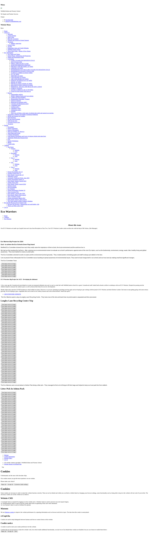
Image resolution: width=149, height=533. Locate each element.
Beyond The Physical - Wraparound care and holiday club (23, 204)
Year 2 (13, 167)
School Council (12, 185)
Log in (6, 207)
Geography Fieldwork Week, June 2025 (18, 178)
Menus (9, 142)
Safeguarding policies (17, 94)
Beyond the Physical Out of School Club (15, 202)
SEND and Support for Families (16, 116)
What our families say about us (16, 131)
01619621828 (9, 20)
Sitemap (6, 455)
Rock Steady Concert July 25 (16, 175)
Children (6, 145)
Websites (16, 150)
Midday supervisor (16, 43)
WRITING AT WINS (17, 68)
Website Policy (8, 458)
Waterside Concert (13, 176)
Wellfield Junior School (14, 49)
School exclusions (16, 100)
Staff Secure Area (12, 120)
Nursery (13, 148)
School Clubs (11, 45)
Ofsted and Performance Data (16, 57)
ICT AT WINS (15, 74)
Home (6, 31)
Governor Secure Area (14, 122)
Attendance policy (16, 108)
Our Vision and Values (14, 54)
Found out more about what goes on (21, 91)
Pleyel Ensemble (12, 187)
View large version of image (9, 263)
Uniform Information (13, 134)
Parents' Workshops (13, 141)
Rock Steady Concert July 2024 (16, 193)
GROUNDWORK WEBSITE (12, 294)
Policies (10, 93)
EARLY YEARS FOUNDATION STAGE (23, 60)
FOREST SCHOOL (16, 88)
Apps (15, 151)
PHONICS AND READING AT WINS (22, 66)
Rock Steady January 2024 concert (17, 199)
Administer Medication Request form (18, 138)
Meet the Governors (13, 39)
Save (15, 531)
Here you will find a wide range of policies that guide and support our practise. (32, 113)
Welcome (10, 34)
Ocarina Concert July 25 (14, 173)
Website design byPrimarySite (12, 464)
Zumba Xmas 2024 (13, 182)
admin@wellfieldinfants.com (13, 21)
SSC (12, 162)
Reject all (3, 484)
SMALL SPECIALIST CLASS (20, 63)
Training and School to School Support (18, 40)
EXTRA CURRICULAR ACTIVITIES (22, 90)
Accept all (10, 484)
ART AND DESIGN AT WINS (20, 79)
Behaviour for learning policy (19, 102)
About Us (6, 32)
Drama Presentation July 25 (15, 172)
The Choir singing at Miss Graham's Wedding (20, 201)
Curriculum (11, 59)
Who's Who (11, 37)
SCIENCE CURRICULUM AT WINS (22, 73)
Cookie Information (9, 456)
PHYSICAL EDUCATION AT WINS (21, 83)
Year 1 (13, 158)
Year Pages (11, 147)
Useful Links (11, 144)
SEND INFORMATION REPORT (20, 65)
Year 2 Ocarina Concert (14, 196)
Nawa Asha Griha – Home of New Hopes (19, 51)
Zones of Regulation (13, 130)
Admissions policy (16, 110)
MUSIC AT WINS (16, 82)
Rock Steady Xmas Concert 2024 (17, 184)
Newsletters (11, 127)
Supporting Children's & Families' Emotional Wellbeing (23, 114)
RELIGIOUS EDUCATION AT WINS (22, 85)
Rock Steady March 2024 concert (17, 195)
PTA (9, 139)
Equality (13, 111)
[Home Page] (1, 8)
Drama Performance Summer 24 (16, 190)
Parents (6, 125)
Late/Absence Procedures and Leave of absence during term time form (27, 136)
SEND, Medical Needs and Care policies (22, 96)
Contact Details (12, 35)
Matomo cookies (9, 512)
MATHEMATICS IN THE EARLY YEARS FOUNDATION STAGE (30, 69)
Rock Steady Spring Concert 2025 (17, 181)
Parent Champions (13, 128)
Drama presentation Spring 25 (16, 179)
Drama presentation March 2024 (16, 198)
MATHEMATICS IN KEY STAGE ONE (22, 71)
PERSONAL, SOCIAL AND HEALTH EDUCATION (26, 86)
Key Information (8, 52)
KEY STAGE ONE (16, 62)
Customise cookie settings (21, 484)
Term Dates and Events (14, 133)
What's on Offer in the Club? (15, 206)
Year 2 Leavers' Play (13, 192)
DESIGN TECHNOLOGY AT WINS (21, 80)
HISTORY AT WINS (17, 76)
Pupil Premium (12, 117)
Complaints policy (16, 105)
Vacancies (10, 42)
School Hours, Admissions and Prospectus (19, 56)
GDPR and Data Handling (18, 97)
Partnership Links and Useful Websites (18, 48)
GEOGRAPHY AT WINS (18, 77)
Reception (14, 153)
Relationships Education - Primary (20, 99)
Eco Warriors (11, 189)
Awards (10, 46)
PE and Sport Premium (14, 119)
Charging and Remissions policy (20, 103)
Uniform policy (15, 107)
